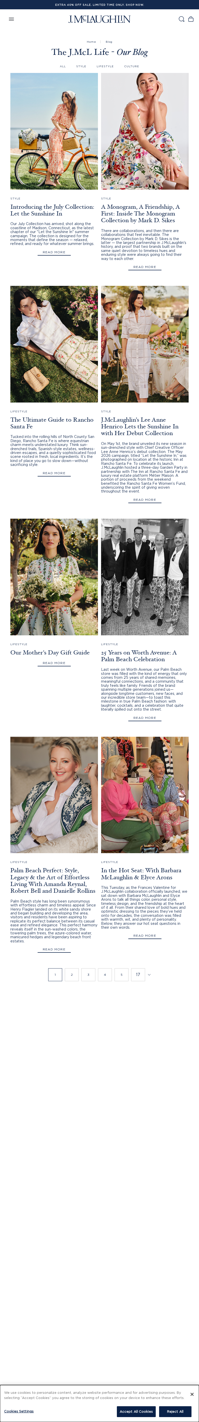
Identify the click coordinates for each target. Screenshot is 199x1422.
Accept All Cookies (136, 1411)
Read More (54, 252)
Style (81, 66)
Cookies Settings (19, 1411)
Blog (109, 41)
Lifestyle (105, 66)
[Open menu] (11, 19)
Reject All (175, 1411)
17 (138, 974)
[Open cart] (191, 19)
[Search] (181, 19)
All (63, 66)
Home (91, 41)
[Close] (192, 1394)
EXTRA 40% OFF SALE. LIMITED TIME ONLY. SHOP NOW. (99, 4)
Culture (131, 66)
